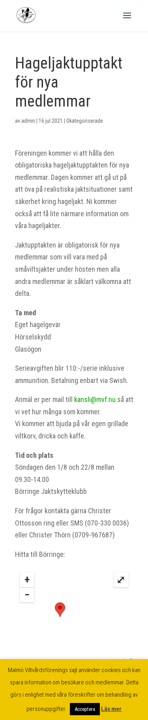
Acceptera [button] (85, 709)
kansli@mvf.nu (95, 399)
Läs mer (111, 708)
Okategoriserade (84, 121)
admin (28, 121)
